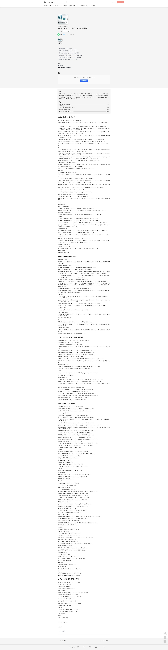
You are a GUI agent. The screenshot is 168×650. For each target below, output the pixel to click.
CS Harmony (60, 43)
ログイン (113, 2)
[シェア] (61, 31)
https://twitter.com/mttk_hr (64, 67)
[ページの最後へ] (165, 641)
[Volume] (73, 647)
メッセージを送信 (69, 34)
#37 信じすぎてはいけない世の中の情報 (72, 28)
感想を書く (84, 80)
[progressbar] (84, 644)
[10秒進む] (90, 647)
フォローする (66, 31)
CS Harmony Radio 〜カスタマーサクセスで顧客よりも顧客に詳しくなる (61, 5)
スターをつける (62, 622)
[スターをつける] (59, 31)
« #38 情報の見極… (63, 640)
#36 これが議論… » (105, 640)
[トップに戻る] (165, 637)
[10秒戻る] (78, 647)
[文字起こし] (68, 26)
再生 (61, 34)
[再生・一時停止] (84, 647)
